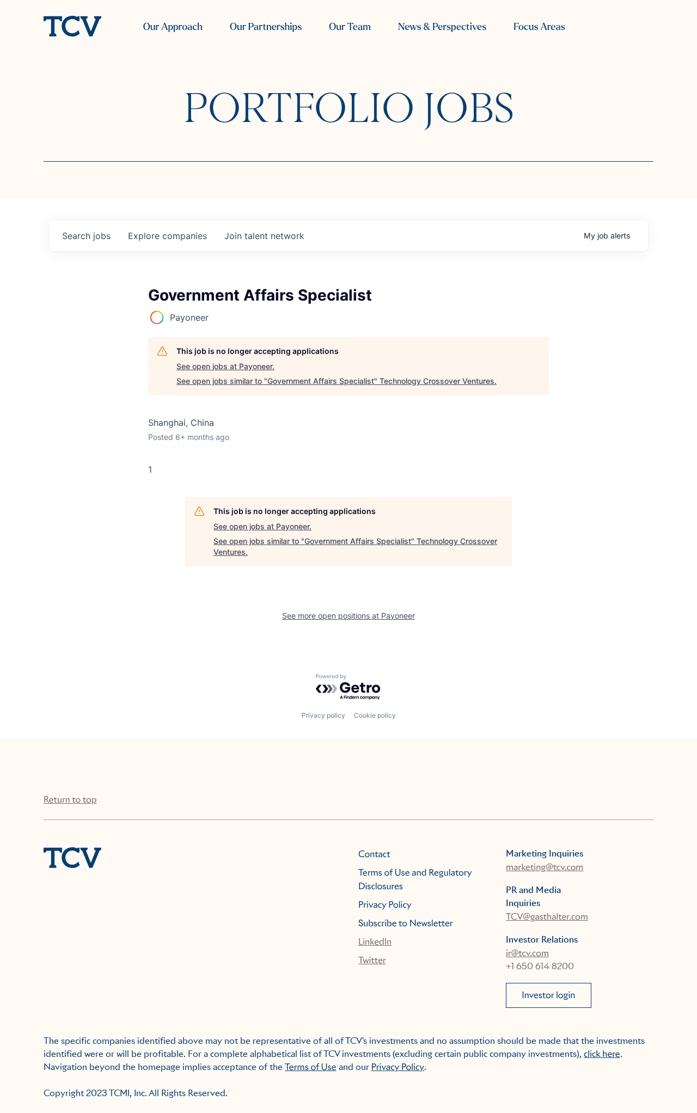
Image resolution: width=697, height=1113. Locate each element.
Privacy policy (323, 715)
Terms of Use (311, 1067)
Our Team (350, 27)
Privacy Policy (385, 904)
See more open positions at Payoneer (348, 615)
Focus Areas (539, 27)
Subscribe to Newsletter (405, 923)
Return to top (70, 799)
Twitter (372, 960)
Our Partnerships (266, 27)
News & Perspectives (442, 27)
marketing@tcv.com (544, 867)
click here (602, 1054)
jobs (86, 235)
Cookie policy (375, 715)
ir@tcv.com (527, 953)
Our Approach (173, 27)
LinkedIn (375, 941)
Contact (374, 854)
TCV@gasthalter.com (547, 916)
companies (167, 235)
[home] (72, 27)
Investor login (548, 995)
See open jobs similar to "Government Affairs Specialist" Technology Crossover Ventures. (336, 381)
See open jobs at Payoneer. (225, 366)
